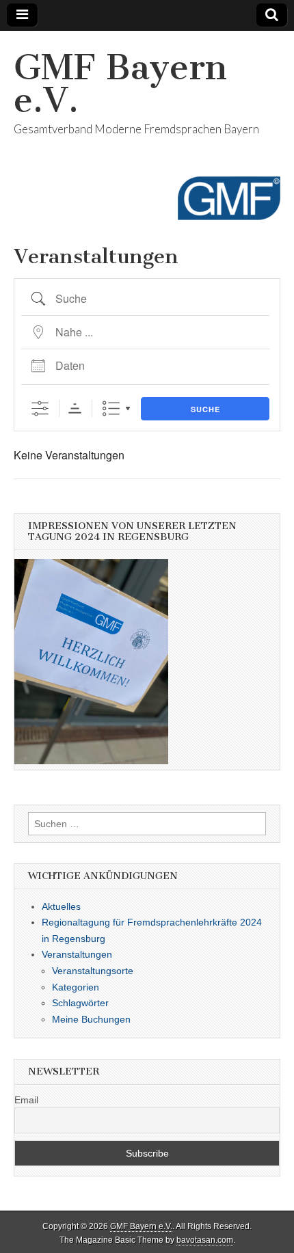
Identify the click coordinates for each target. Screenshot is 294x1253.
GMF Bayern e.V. (120, 83)
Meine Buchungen (91, 1019)
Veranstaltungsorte (92, 970)
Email (26, 1099)
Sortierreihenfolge (74, 408)
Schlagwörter (80, 1002)
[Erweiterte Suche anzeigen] (40, 408)
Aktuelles (61, 906)
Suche (205, 409)
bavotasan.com (204, 1240)
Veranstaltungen (77, 954)
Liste (111, 408)
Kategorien (75, 987)
